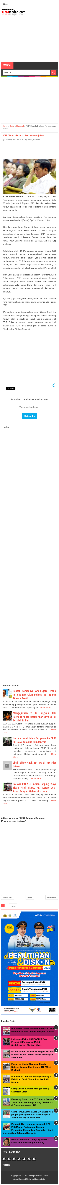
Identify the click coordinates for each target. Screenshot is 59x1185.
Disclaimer (30, 1179)
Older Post (51, 897)
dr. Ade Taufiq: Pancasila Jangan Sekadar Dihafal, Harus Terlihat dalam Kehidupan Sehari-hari (32, 1054)
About (15, 1179)
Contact (22, 1179)
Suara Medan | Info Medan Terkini (35, 1176)
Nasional (36, 140)
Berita (30, 140)
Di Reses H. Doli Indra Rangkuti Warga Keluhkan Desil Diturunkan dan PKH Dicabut (31, 1079)
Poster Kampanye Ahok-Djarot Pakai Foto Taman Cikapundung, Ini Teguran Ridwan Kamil (34, 694)
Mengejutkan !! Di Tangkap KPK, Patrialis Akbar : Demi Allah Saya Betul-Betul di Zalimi (34, 716)
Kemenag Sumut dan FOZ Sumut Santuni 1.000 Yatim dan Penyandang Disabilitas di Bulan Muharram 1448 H (32, 1102)
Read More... (46, 707)
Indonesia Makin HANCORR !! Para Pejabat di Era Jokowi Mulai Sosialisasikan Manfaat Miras (29, 1042)
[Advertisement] (29, 39)
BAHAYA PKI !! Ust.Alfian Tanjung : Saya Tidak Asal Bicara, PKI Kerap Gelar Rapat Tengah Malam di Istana (34, 787)
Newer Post (7, 897)
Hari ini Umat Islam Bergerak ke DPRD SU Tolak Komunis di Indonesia (34, 740)
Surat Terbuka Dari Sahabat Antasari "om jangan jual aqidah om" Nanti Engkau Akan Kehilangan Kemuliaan (32, 1115)
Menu (8, 65)
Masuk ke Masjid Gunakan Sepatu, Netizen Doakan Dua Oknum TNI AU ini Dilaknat (31, 1067)
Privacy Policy (40, 1179)
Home (30, 897)
